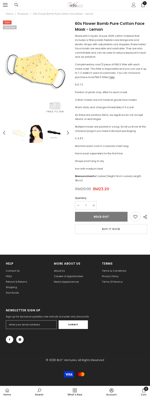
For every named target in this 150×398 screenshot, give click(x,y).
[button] (4, 133)
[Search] (16, 5)
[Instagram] (20, 339)
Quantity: (81, 198)
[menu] (5, 5)
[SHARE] (143, 217)
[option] (36, 70)
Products (23, 13)
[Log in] (133, 5)
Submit (73, 324)
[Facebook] (9, 339)
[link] (135, 217)
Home (9, 13)
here (112, 77)
